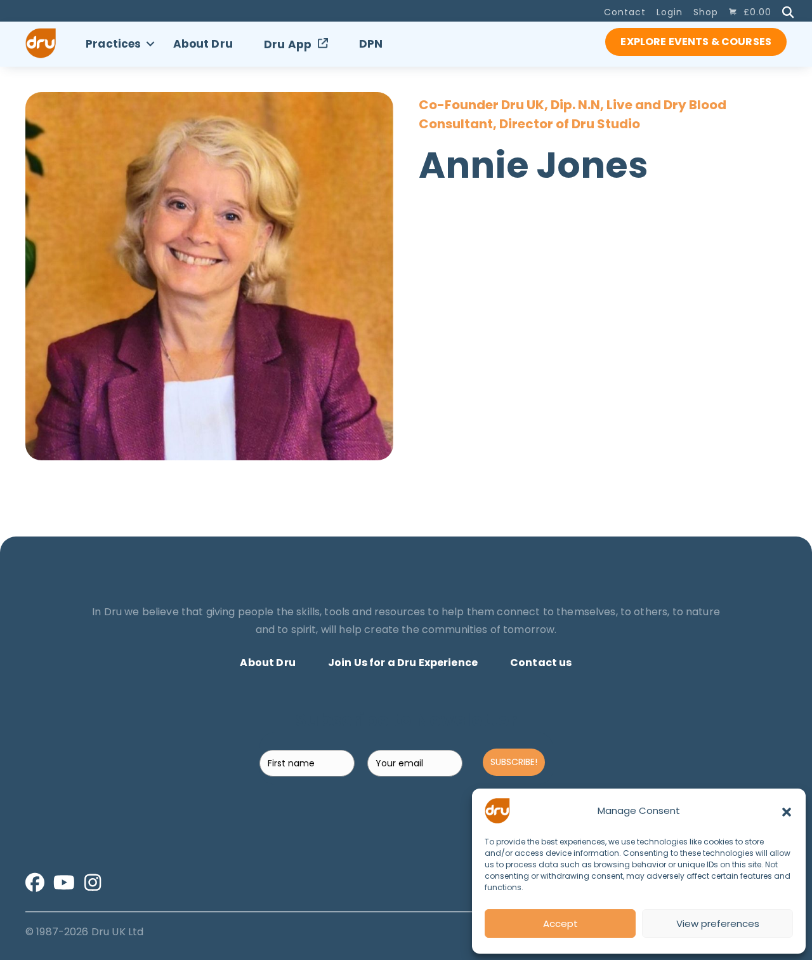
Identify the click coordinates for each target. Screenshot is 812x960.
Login (670, 12)
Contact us (541, 662)
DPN (371, 43)
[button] (786, 810)
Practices (113, 43)
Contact (625, 12)
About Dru (203, 43)
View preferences (717, 923)
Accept (560, 923)
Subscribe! (513, 762)
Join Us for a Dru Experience (403, 662)
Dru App (287, 44)
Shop (705, 12)
